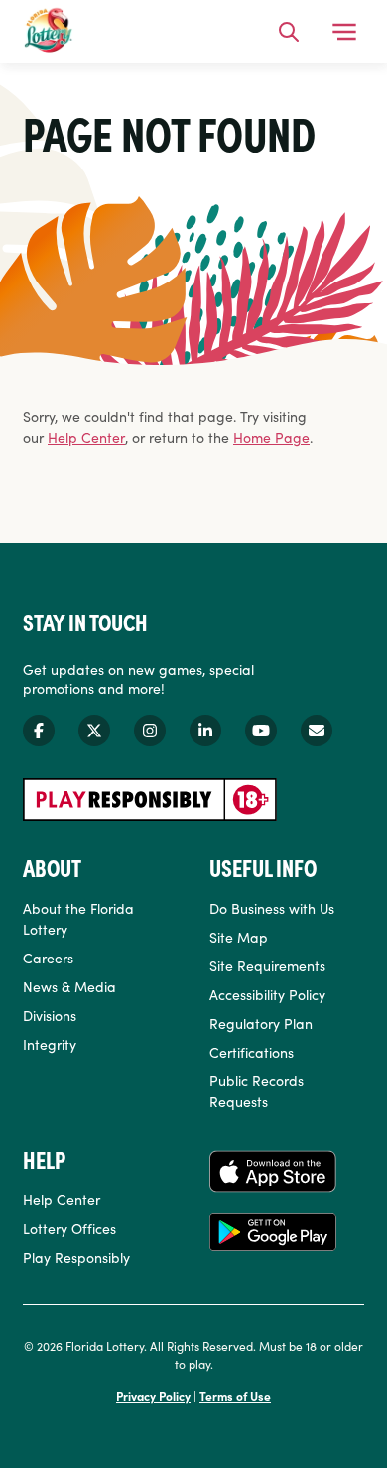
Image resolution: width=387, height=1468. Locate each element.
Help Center (86, 437)
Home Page (271, 437)
